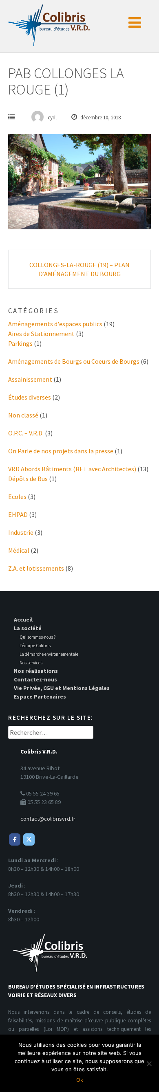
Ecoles (17, 496)
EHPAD (18, 514)
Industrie (20, 532)
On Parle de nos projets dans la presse (60, 451)
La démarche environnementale (49, 654)
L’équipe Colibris (35, 645)
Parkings (20, 343)
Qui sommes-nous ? (38, 637)
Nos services (31, 663)
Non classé (23, 415)
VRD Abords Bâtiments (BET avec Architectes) (72, 469)
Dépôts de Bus (28, 479)
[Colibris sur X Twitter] (29, 839)
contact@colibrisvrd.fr (47, 818)
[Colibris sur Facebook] (14, 839)
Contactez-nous (35, 679)
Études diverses (29, 397)
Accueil (23, 619)
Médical (18, 550)
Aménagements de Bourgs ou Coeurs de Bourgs (73, 361)
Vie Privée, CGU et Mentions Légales (62, 688)
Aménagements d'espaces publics (55, 324)
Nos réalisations (36, 671)
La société (28, 628)
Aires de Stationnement (41, 334)
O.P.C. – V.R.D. (26, 433)
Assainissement (30, 379)
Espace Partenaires (40, 696)
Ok (79, 1080)
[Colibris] (49, 23)
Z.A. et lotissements (36, 568)
